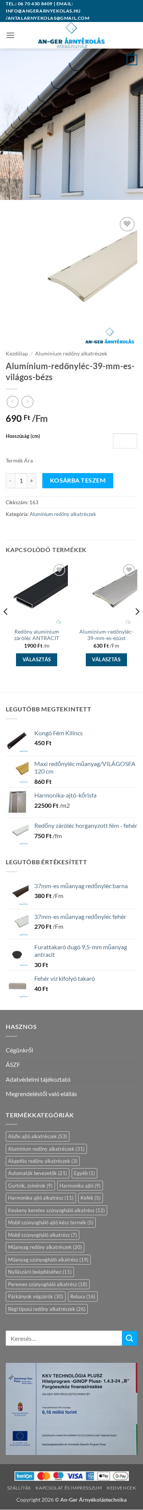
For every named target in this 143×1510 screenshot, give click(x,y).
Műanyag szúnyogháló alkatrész (48, 1260)
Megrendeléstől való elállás (41, 1093)
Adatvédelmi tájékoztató (38, 1079)
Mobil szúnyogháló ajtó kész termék (50, 1222)
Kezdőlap (17, 354)
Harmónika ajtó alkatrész (41, 1198)
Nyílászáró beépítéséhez (40, 1272)
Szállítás (19, 1488)
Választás (36, 659)
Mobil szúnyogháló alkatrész (42, 1235)
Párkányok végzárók (35, 1296)
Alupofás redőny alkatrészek (42, 1161)
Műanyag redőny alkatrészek (45, 1247)
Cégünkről (19, 1050)
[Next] (136, 627)
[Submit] (129, 1338)
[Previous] (6, 627)
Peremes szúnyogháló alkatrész (47, 1284)
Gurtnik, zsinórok (30, 1186)
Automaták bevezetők (37, 1173)
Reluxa (82, 1296)
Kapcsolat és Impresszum (68, 1488)
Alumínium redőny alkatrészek (71, 354)
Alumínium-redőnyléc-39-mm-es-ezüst (106, 635)
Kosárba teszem (78, 480)
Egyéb (84, 1173)
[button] (10, 35)
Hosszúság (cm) (23, 436)
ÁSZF (13, 1064)
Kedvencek (121, 1488)
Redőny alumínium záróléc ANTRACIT (36, 635)
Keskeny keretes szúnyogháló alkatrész (56, 1210)
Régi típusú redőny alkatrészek (46, 1309)
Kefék (90, 1198)
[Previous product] (27, 401)
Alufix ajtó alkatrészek (37, 1136)
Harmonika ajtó (80, 1186)
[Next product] (12, 401)
